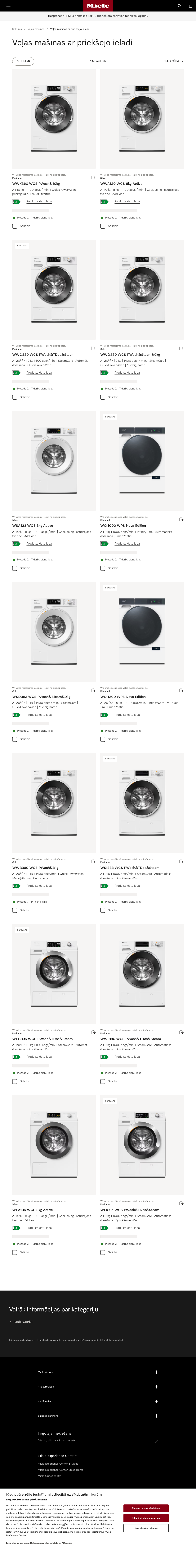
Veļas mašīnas (36, 29)
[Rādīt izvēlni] (8, 5)
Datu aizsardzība (39, 1543)
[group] (54, 149)
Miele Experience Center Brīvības (58, 1463)
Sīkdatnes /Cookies (61, 1543)
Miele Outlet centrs (49, 1476)
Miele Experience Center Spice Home (60, 1470)
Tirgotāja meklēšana (55, 1433)
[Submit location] (156, 1441)
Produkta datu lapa (39, 201)
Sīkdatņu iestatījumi (146, 1528)
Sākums (17, 29)
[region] (98, 1518)
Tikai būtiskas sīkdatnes (146, 1518)
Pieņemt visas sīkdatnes (146, 1508)
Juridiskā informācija (17, 1543)
